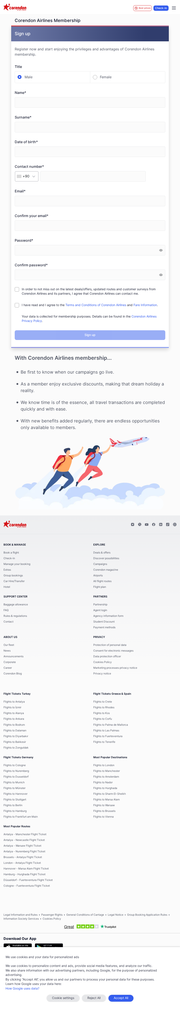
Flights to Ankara (14, 719)
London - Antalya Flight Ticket (22, 863)
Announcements (13, 656)
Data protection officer (107, 656)
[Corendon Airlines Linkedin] (160, 525)
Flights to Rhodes (103, 707)
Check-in (161, 8)
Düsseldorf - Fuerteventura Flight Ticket (28, 880)
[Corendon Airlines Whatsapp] (174, 525)
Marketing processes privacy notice (115, 668)
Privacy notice (102, 673)
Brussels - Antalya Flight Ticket (23, 857)
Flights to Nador (103, 782)
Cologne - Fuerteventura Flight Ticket (27, 885)
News (7, 650)
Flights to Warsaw (104, 805)
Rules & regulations (15, 616)
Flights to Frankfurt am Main (21, 816)
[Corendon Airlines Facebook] (153, 525)
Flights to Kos (101, 713)
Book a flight (11, 552)
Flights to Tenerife (104, 742)
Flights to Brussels (104, 811)
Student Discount (104, 621)
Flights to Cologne (15, 765)
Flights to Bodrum (14, 724)
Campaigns (100, 564)
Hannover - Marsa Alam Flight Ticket (26, 868)
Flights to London (103, 765)
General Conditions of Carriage (85, 914)
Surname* (23, 117)
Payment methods (104, 627)
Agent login (100, 610)
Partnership (100, 604)
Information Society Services (21, 918)
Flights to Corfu (102, 719)
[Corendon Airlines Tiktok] (167, 525)
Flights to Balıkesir (15, 742)
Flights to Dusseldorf (16, 776)
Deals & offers (101, 552)
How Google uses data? (22, 988)
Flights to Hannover (15, 794)
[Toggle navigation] (173, 8)
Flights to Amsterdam (106, 776)
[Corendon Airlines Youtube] (146, 525)
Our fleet (9, 645)
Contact (8, 621)
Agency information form (108, 616)
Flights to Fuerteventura (107, 736)
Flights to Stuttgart (15, 799)
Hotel (7, 587)
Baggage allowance (16, 604)
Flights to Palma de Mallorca (110, 724)
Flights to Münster (14, 788)
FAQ (6, 610)
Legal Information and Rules (21, 914)
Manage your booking (17, 564)
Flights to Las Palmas (106, 730)
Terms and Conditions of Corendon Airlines (95, 305)
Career (8, 668)
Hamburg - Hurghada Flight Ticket (24, 874)
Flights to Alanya (14, 713)
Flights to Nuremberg (16, 771)
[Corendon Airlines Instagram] (132, 525)
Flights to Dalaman (15, 730)
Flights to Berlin (13, 805)
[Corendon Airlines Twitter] (139, 525)
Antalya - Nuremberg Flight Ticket (24, 851)
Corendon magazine (105, 569)
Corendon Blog (13, 673)
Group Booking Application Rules (147, 914)
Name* (20, 93)
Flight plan (99, 587)
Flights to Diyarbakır (16, 736)
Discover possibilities (106, 558)
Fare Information (145, 305)
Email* (20, 191)
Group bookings (13, 575)
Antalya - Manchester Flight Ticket (25, 834)
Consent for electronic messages (113, 650)
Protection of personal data (109, 645)
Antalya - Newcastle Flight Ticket (24, 840)
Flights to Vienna (103, 816)
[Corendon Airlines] (15, 8)
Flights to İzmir (12, 707)
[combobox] (26, 176)
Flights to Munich (14, 782)
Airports (98, 575)
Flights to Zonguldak (16, 747)
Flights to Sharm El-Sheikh (109, 794)
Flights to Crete (102, 701)
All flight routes (102, 581)
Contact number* (29, 166)
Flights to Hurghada (105, 788)
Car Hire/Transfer (14, 581)
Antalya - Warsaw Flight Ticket (22, 845)
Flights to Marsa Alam (106, 799)
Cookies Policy (102, 662)
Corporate (10, 662)
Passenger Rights (52, 914)
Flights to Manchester (106, 771)
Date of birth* (26, 142)
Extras (7, 569)
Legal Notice (115, 914)
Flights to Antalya (14, 701)
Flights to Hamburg (15, 811)
